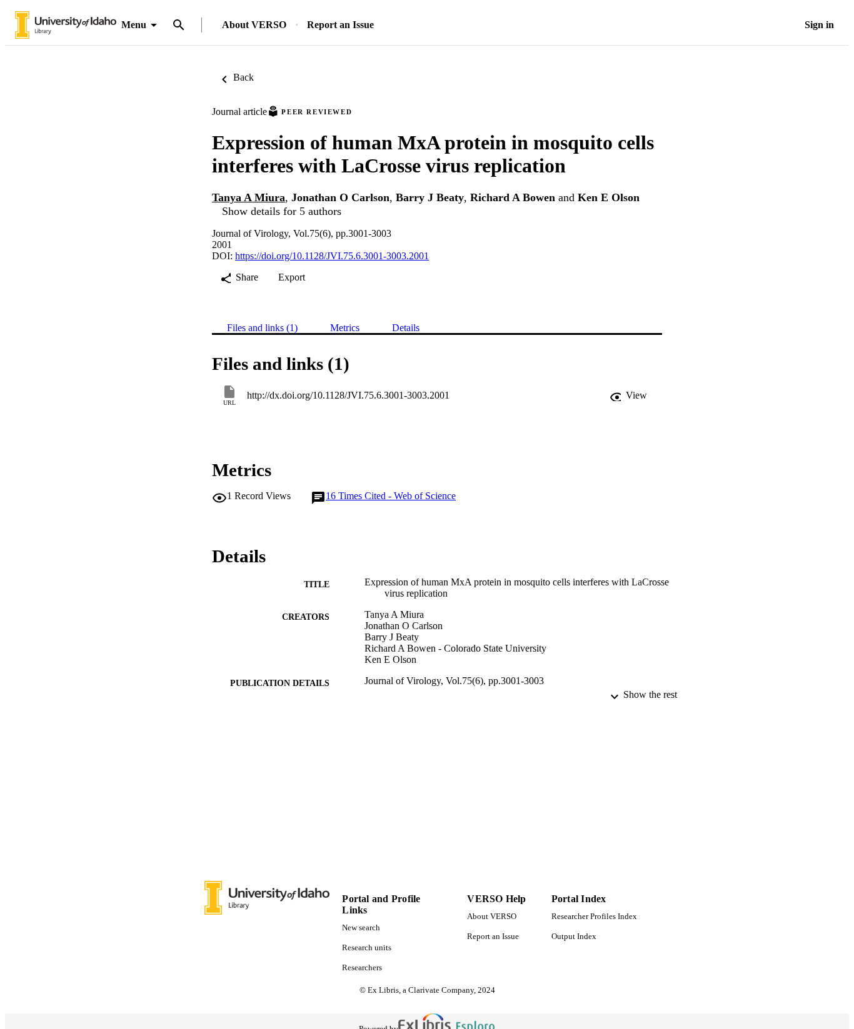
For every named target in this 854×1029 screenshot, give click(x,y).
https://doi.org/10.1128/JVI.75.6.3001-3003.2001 (332, 256)
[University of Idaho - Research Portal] (65, 25)
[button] (628, 395)
